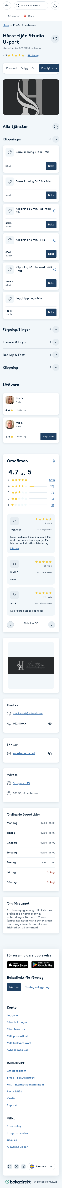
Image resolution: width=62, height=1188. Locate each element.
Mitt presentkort (17, 1036)
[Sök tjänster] (55, 126)
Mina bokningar (17, 1022)
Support (12, 1105)
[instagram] (9, 1166)
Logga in (12, 1015)
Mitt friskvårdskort (19, 1043)
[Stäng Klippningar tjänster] (55, 139)
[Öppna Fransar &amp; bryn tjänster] (55, 342)
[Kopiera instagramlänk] (50, 753)
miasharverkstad (24, 753)
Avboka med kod (18, 1050)
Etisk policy (14, 1126)
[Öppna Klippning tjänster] (55, 367)
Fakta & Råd (14, 1091)
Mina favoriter (16, 1029)
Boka (51, 166)
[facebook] (23, 1166)
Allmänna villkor (17, 1147)
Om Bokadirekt (16, 1070)
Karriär (11, 1098)
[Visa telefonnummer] (50, 723)
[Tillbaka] (7, 5)
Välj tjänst (48, 436)
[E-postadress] (32, 713)
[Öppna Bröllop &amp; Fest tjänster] (55, 354)
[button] (31, 159)
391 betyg (33, 55)
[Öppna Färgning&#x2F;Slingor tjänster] (55, 329)
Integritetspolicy (17, 1133)
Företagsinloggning (37, 987)
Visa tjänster (49, 68)
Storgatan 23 (21, 783)
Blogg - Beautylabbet (20, 1077)
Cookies (12, 1140)
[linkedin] (16, 1166)
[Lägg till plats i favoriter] (55, 39)
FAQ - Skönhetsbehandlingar (25, 1084)
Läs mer (14, 548)
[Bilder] (31, 665)
